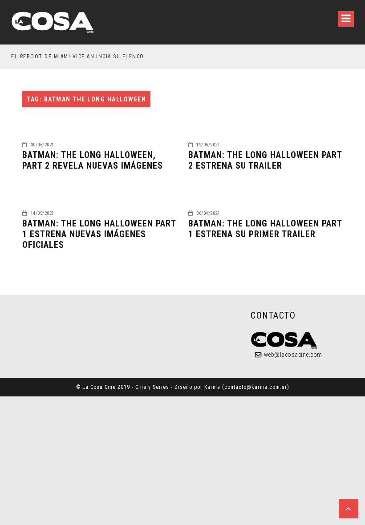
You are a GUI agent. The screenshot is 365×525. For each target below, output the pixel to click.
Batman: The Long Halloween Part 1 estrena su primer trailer (265, 228)
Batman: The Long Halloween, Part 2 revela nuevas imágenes (92, 160)
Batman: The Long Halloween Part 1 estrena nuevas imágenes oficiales (99, 234)
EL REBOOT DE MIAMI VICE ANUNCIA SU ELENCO (77, 56)
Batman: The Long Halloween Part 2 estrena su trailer (265, 160)
